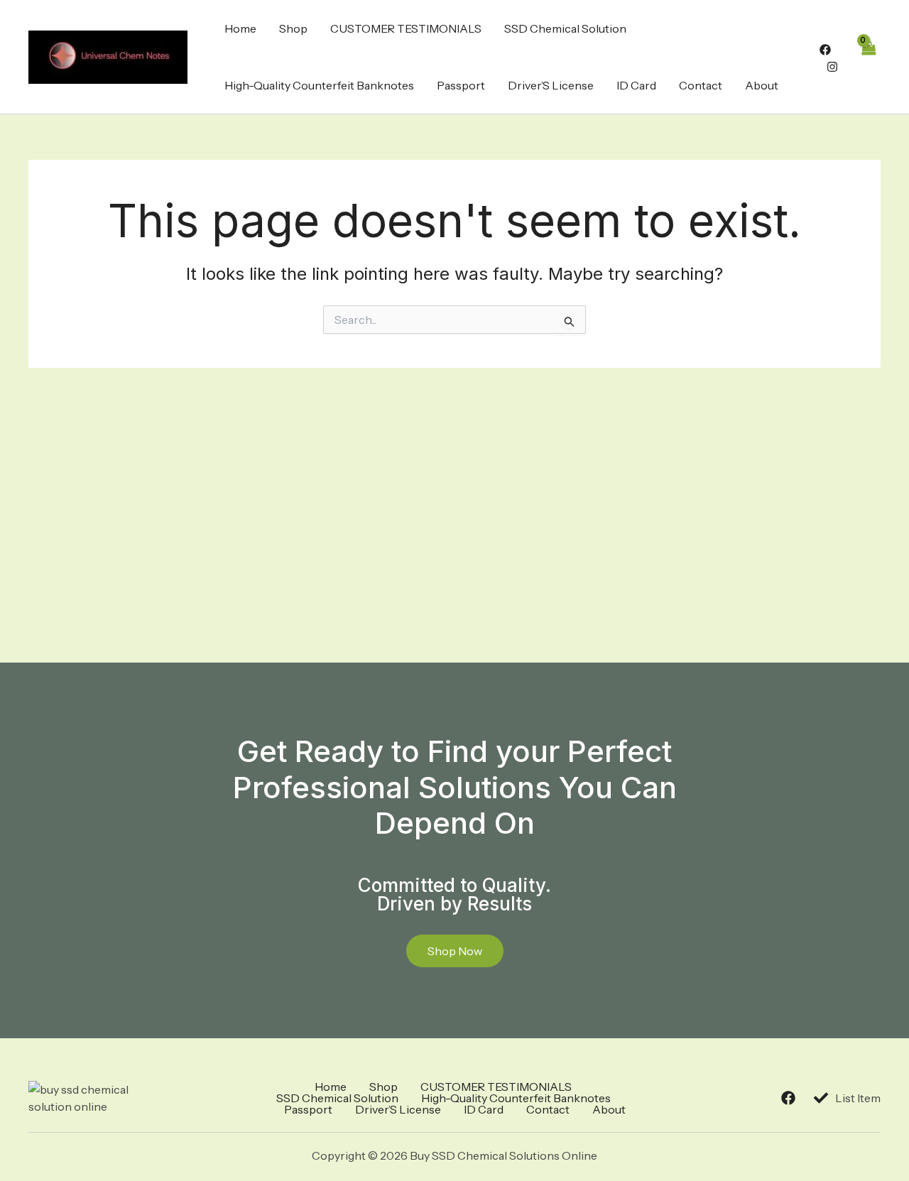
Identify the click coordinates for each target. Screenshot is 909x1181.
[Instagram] (832, 66)
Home (240, 28)
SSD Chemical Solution (565, 28)
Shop (293, 28)
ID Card (636, 85)
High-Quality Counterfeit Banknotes (319, 85)
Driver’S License (551, 85)
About (761, 85)
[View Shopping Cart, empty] (868, 56)
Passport (461, 85)
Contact (700, 85)
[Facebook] (825, 49)
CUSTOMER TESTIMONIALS (405, 28)
